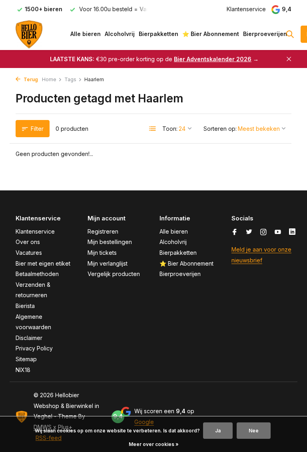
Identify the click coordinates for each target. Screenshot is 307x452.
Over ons (28, 241)
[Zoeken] (290, 34)
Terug (30, 79)
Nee (254, 431)
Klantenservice (246, 9)
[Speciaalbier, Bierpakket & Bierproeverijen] (41, 34)
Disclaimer (29, 337)
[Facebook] (234, 232)
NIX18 (23, 369)
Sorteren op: (220, 128)
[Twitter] (249, 232)
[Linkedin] (292, 232)
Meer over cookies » (154, 444)
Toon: (169, 128)
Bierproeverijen (265, 33)
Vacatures (29, 252)
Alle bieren (85, 33)
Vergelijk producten (114, 273)
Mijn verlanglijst (108, 263)
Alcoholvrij (120, 33)
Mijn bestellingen (110, 241)
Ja (218, 431)
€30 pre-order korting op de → (154, 59)
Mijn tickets (102, 252)
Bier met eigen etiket (43, 263)
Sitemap (26, 359)
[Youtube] (278, 232)
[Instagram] (263, 232)
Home (49, 79)
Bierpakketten (158, 33)
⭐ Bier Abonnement (210, 33)
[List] (152, 128)
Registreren (103, 231)
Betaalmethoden (37, 273)
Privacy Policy (34, 348)
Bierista (25, 305)
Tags (70, 79)
